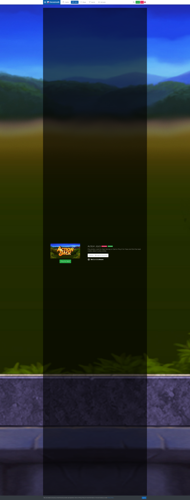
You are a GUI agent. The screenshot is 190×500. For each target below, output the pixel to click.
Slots (76, 2)
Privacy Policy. (111, 497)
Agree (144, 498)
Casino (67, 2)
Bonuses (103, 2)
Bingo (84, 2)
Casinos (91, 255)
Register (137, 2)
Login (142, 2)
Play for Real (65, 261)
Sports (93, 2)
